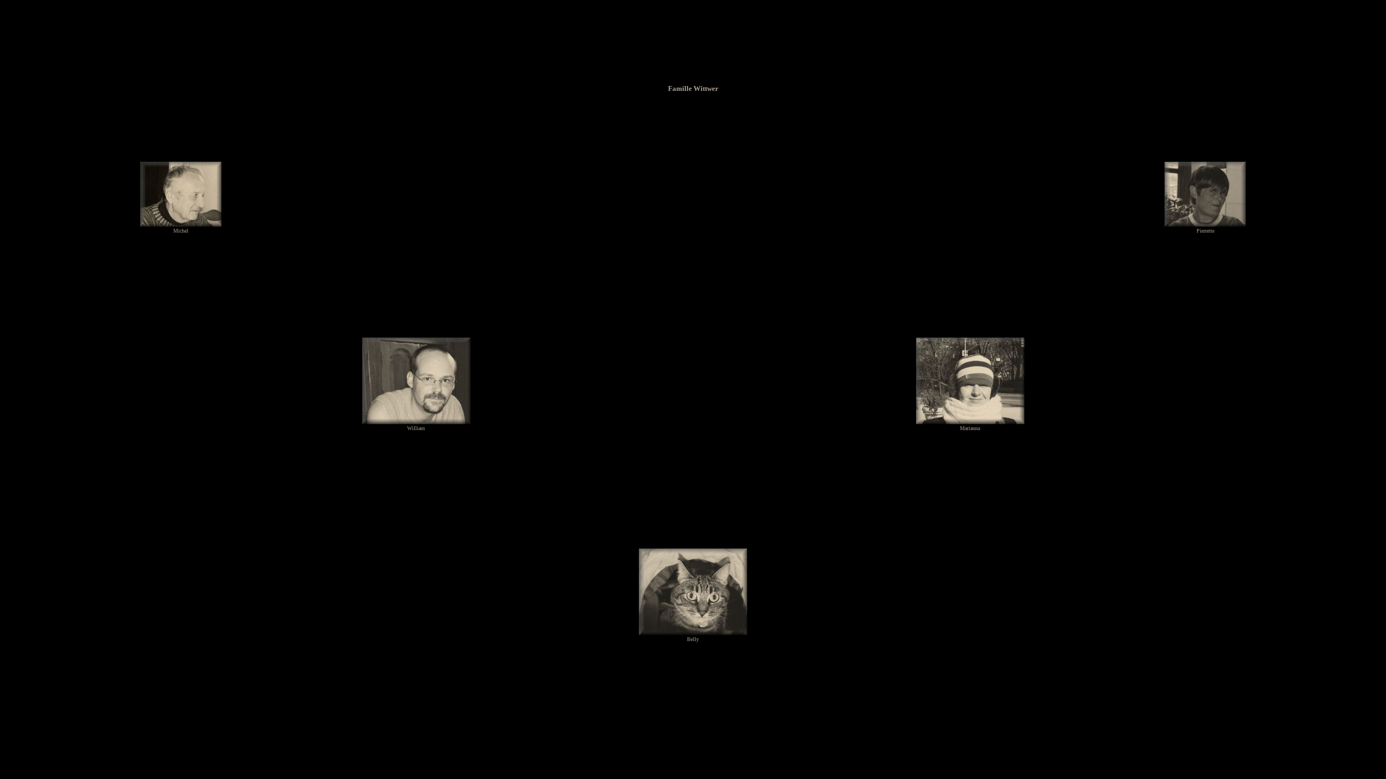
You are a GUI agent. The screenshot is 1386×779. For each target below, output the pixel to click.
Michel (180, 231)
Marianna (970, 428)
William (416, 428)
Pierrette (1205, 231)
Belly (693, 639)
